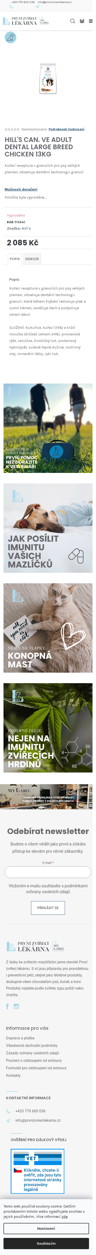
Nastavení (46, 1228)
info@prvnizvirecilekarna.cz (55, 2)
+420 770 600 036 (23, 2)
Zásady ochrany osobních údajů (32, 1053)
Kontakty (13, 1075)
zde (65, 1216)
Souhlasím (46, 1243)
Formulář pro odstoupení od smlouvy (36, 1068)
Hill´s (26, 228)
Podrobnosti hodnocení (66, 129)
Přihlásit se (48, 907)
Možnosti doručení (21, 189)
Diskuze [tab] (32, 259)
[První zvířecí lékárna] (35, 946)
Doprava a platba (20, 1038)
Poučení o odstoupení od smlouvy (34, 1060)
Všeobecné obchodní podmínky (32, 1045)
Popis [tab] (15, 259)
